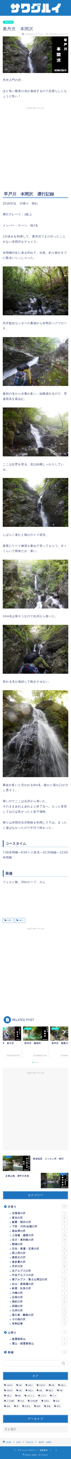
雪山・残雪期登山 (38, 1343)
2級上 (63, 1385)
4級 (40, 1390)
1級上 (20, 920)
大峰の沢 (38, 1292)
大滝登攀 (34, 1401)
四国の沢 (38, 1306)
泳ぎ (57, 1401)
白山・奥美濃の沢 (38, 1284)
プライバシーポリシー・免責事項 (33, 1450)
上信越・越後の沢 (39, 1235)
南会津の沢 (38, 1231)
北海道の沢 (38, 1213)
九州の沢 (39, 1310)
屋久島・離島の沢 (39, 1315)
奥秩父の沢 (39, 1257)
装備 (37, 1352)
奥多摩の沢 (39, 1262)
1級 (20, 1385)
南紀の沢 (39, 1301)
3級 (20, 1390)
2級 (52, 1385)
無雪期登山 (38, 1339)
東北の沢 (39, 1217)
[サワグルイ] (35, 12)
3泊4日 (9, 1390)
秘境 (38, 1406)
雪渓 (58, 1406)
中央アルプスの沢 (38, 1275)
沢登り (37, 1206)
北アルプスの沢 (38, 1270)
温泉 (8, 1406)
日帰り (9, 920)
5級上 (9, 1396)
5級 (61, 1390)
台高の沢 (38, 1297)
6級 (19, 1396)
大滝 (22, 1401)
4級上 (50, 1390)
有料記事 (38, 1323)
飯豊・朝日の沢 (38, 1222)
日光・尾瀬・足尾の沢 (39, 1248)
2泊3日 (42, 1385)
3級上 (30, 1390)
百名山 (27, 1406)
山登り (36, 1332)
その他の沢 (38, 1319)
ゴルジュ (30, 1396)
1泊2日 (9, 1385)
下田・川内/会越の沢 (38, 1226)
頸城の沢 (38, 1244)
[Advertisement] (35, 146)
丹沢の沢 (8, 22)
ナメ (54, 1396)
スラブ (43, 1396)
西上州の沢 (38, 1253)
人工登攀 (10, 1401)
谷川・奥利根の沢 (39, 1239)
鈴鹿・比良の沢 (38, 1288)
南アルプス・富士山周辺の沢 (39, 1279)
